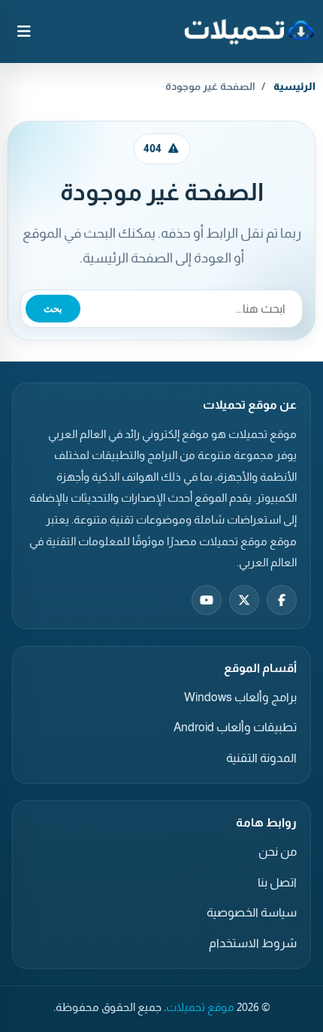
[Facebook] (282, 600)
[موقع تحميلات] (249, 31)
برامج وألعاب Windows (240, 697)
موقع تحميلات (200, 1007)
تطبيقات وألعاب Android (235, 727)
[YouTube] (207, 600)
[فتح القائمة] (24, 31)
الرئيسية (294, 86)
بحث (53, 308)
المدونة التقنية (261, 758)
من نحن (277, 851)
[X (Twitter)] (244, 600)
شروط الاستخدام (253, 943)
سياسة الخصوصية (252, 912)
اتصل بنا (277, 882)
